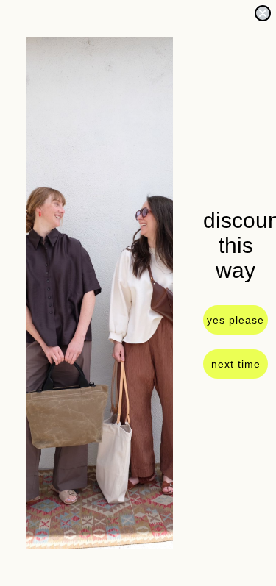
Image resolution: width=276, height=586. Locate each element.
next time (236, 364)
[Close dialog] (262, 13)
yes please (235, 320)
